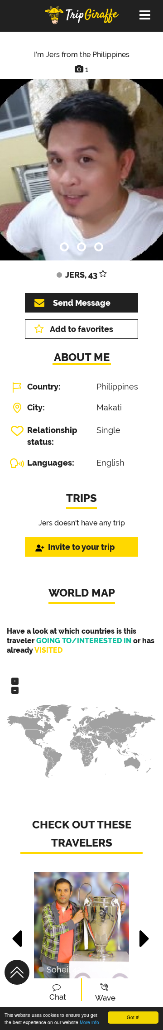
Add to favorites (81, 329)
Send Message (81, 303)
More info (89, 1022)
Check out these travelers (81, 833)
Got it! (133, 1017)
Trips (81, 498)
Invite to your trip (81, 547)
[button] (17, 934)
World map (81, 592)
